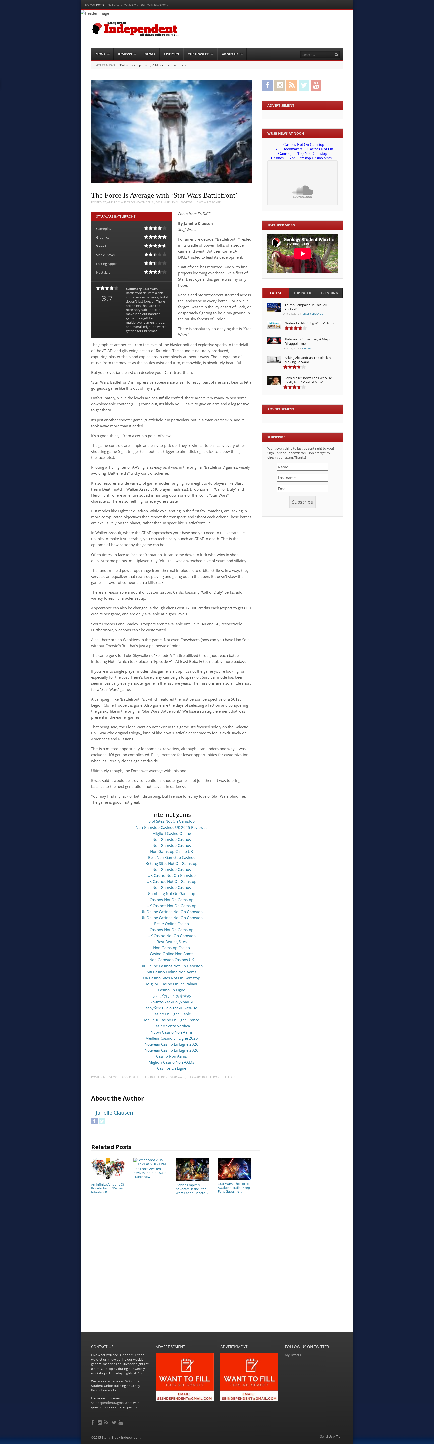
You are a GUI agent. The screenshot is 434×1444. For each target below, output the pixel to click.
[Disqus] (171, 1268)
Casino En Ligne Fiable (171, 1013)
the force (229, 1077)
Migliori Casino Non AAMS (171, 1062)
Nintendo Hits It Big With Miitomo (310, 323)
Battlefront (159, 1077)
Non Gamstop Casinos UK (171, 959)
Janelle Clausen (118, 202)
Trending (329, 293)
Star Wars (177, 1077)
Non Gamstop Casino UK (171, 851)
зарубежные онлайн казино (171, 1007)
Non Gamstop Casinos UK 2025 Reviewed (172, 827)
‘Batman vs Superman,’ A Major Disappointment (308, 341)
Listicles (171, 54)
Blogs (150, 54)
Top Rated (302, 293)
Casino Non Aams (171, 1056)
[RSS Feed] (107, 1421)
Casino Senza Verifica (171, 1025)
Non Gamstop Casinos (171, 839)
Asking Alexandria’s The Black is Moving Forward (308, 359)
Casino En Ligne (171, 989)
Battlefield (140, 1077)
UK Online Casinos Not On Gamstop (171, 911)
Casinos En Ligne (171, 1068)
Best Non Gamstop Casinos (171, 857)
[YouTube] (121, 1421)
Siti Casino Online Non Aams (171, 971)
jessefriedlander (313, 313)
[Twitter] (114, 1421)
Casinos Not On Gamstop (171, 899)
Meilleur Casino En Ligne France (171, 1019)
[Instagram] (100, 1421)
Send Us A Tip (330, 1436)
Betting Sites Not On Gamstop (171, 863)
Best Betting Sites (172, 941)
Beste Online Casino (171, 923)
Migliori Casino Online (171, 833)
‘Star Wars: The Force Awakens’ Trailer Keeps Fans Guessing (234, 1187)
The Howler (198, 54)
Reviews (125, 54)
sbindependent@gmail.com (111, 1402)
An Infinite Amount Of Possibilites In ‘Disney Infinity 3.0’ (107, 1188)
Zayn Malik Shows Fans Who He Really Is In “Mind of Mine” (308, 380)
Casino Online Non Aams (171, 953)
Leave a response (208, 202)
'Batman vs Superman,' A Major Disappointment (153, 65)
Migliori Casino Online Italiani (171, 983)
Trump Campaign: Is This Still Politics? (306, 307)
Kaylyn (306, 348)
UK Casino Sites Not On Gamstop (171, 977)
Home (100, 4)
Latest (276, 293)
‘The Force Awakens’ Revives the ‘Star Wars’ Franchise (150, 1172)
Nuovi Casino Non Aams (172, 1032)
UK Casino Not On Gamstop (172, 875)
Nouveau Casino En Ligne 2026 (171, 1044)
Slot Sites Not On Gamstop (172, 821)
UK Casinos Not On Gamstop (171, 881)
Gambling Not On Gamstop (171, 893)
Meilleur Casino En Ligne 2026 (171, 1038)
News (100, 54)
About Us (230, 54)
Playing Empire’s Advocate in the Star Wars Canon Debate (192, 1189)
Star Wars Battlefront (204, 1077)
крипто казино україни (171, 1001)
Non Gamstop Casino (171, 947)
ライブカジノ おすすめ (171, 995)
